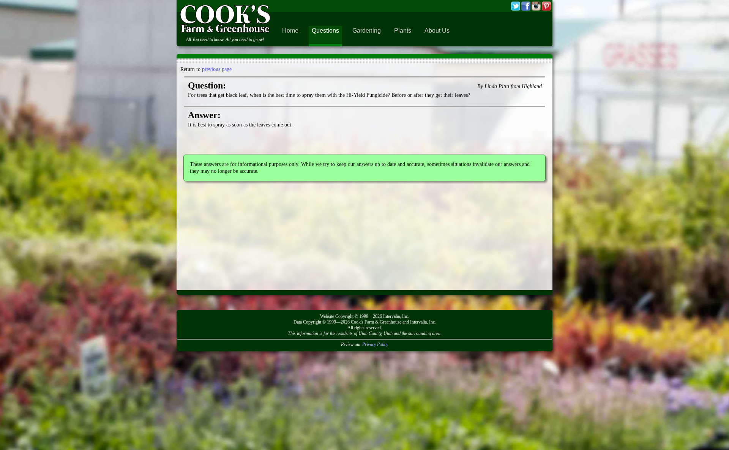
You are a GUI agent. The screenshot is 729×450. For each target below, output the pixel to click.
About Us (437, 30)
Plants (402, 30)
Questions (325, 30)
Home (290, 30)
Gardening (366, 30)
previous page (217, 69)
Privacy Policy (375, 344)
